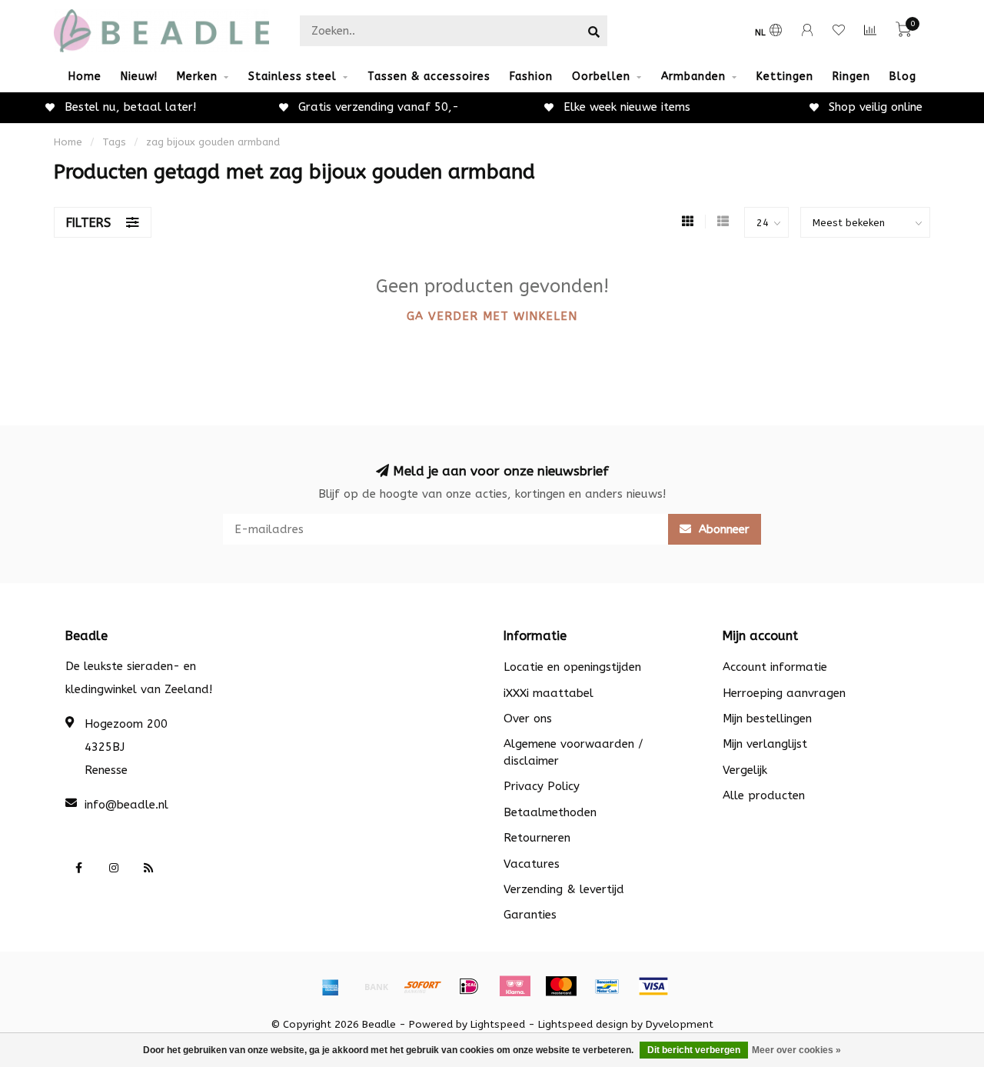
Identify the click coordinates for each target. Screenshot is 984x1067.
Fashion (531, 76)
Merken (197, 76)
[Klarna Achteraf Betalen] (515, 986)
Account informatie (775, 667)
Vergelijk (745, 770)
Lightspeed (497, 1025)
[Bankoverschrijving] (376, 986)
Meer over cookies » (796, 1050)
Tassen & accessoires (428, 76)
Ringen (851, 76)
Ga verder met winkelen (492, 316)
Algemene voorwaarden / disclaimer (573, 752)
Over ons (528, 718)
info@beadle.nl (126, 805)
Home (84, 76)
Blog (902, 76)
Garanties (530, 915)
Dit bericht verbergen (693, 1050)
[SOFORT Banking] (423, 986)
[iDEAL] (469, 986)
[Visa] (653, 986)
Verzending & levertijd (564, 889)
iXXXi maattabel (548, 693)
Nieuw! (139, 76)
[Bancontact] (607, 986)
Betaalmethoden (550, 812)
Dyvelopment (679, 1025)
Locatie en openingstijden (572, 667)
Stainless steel (292, 76)
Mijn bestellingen (767, 718)
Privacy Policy (542, 786)
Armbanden (693, 76)
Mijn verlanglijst (765, 744)
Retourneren (537, 838)
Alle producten (764, 795)
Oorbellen (601, 76)
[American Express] (330, 986)
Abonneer (722, 529)
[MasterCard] (561, 986)
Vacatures (532, 864)
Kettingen (784, 76)
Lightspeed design (583, 1025)
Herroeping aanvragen (784, 693)
